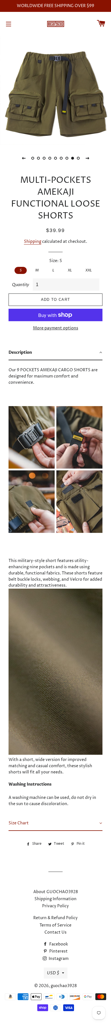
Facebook (58, 944)
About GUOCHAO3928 (55, 892)
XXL (88, 270)
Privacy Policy (55, 906)
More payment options (55, 328)
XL (70, 270)
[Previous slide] (23, 158)
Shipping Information (55, 899)
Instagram (58, 958)
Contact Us (55, 932)
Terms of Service (55, 925)
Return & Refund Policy (55, 918)
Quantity (20, 285)
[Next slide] (87, 158)
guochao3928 (64, 985)
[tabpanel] (55, 90)
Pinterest (58, 951)
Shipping (32, 241)
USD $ (53, 973)
